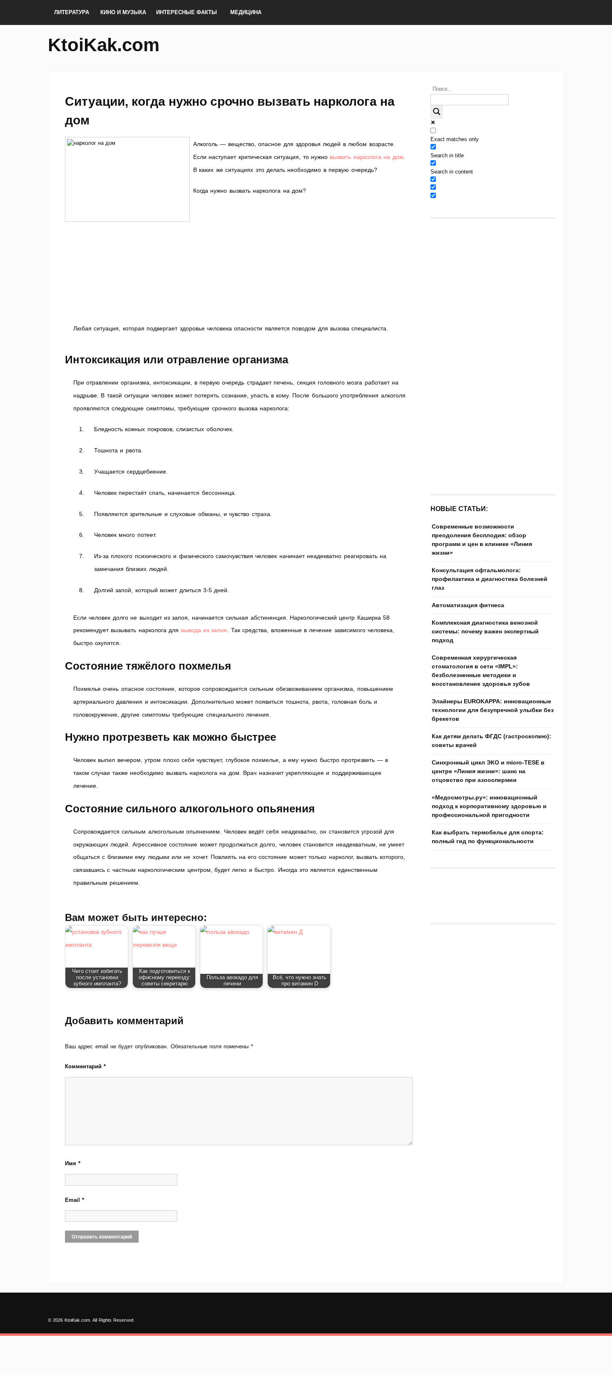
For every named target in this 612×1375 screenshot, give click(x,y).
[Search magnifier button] (436, 112)
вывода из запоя (204, 630)
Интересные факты (186, 12)
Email (74, 1200)
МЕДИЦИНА (245, 12)
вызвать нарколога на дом (366, 157)
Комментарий (85, 1066)
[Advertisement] (239, 283)
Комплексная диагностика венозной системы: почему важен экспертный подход (485, 631)
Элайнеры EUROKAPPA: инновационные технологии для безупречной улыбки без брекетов (493, 710)
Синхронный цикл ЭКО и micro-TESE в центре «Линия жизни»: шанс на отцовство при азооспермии (488, 771)
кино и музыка (123, 12)
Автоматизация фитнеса (468, 605)
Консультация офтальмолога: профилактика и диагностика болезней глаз (489, 579)
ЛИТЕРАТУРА (71, 12)
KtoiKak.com (103, 45)
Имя (72, 1163)
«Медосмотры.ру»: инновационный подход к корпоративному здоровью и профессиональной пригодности (489, 806)
